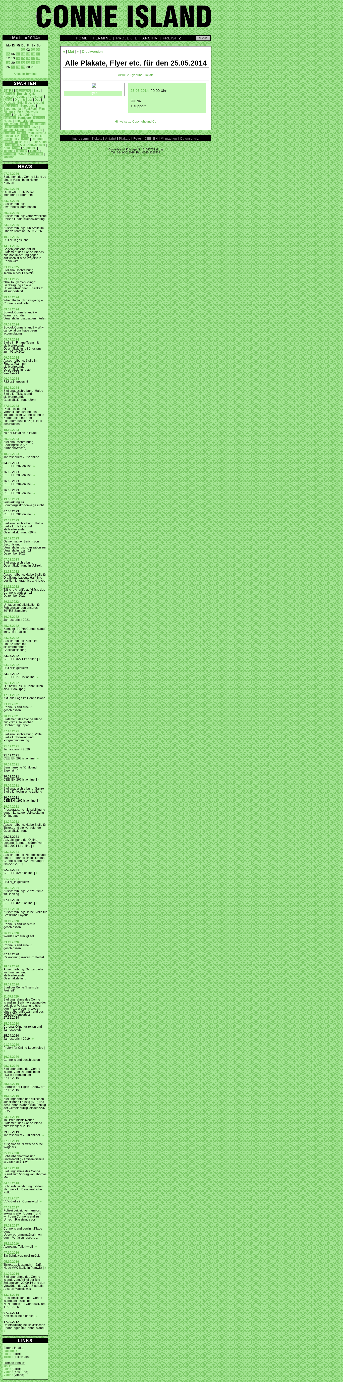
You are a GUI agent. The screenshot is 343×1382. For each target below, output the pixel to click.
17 (33, 58)
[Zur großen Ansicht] (94, 87)
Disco (8, 99)
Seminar (11, 144)
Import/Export (24, 120)
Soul (7, 147)
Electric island (34, 102)
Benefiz (9, 93)
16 (28, 58)
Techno (9, 150)
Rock (7, 141)
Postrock (36, 135)
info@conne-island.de (120, 155)
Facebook (10, 1350)
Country (21, 96)
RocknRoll (21, 141)
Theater (21, 150)
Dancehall (36, 96)
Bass (36, 90)
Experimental (13, 108)
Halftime (9, 117)
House (8, 120)
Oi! (17, 135)
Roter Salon (38, 141)
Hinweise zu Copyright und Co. (136, 121)
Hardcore (24, 117)
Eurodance (27, 105)
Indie (24, 123)
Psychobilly (11, 138)
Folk (20, 111)
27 (13, 67)
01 (23, 49)
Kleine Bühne (24, 129)
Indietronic (38, 123)
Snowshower (36, 144)
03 (33, 49)
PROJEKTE (127, 38)
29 (23, 67)
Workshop (36, 153)
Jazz (35, 126)
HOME (82, 38)
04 (38, 49)
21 (18, 62)
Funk (7, 114)
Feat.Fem (30, 108)
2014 (32, 37)
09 (28, 54)
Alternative (23, 90)
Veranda (10, 153)
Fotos (7, 1353)
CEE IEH (151, 138)
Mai (16, 37)
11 (38, 54)
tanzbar (9, 156)
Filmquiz (9, 111)
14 (18, 58)
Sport (16, 147)
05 (8, 54)
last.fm (8, 1365)
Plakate (124, 138)
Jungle (8, 129)
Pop (24, 135)
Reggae (37, 138)
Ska (22, 144)
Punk (25, 138)
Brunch (22, 93)
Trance (34, 150)
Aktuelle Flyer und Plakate (136, 75)
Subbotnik (29, 147)
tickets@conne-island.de (150, 155)
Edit (20, 102)
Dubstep (9, 102)
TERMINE (102, 38)
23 (28, 62)
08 (23, 54)
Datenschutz (189, 138)
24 (33, 62)
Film (42, 108)
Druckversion (92, 51)
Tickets (8, 1356)
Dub (37, 99)
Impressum (80, 138)
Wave (22, 153)
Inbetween (11, 123)
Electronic (11, 105)
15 (23, 58)
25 (38, 62)
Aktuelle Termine (25, 73)
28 (18, 67)
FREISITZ (172, 38)
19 (8, 62)
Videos (8, 1371)
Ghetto (18, 114)
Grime (29, 114)
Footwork (31, 111)
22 (23, 62)
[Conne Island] (171, 20)
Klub (39, 129)
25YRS (8, 90)
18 (38, 58)
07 (18, 54)
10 (33, 54)
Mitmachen (169, 138)
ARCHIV (150, 38)
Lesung (9, 132)
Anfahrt (110, 138)
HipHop (39, 117)
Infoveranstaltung (17, 126)
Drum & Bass (23, 99)
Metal (21, 132)
